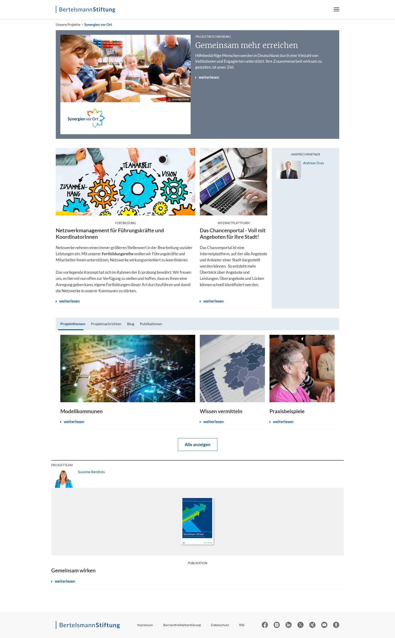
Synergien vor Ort (98, 24)
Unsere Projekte (68, 24)
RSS (241, 625)
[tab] (73, 324)
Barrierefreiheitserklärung (182, 625)
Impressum (145, 625)
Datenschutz (220, 625)
